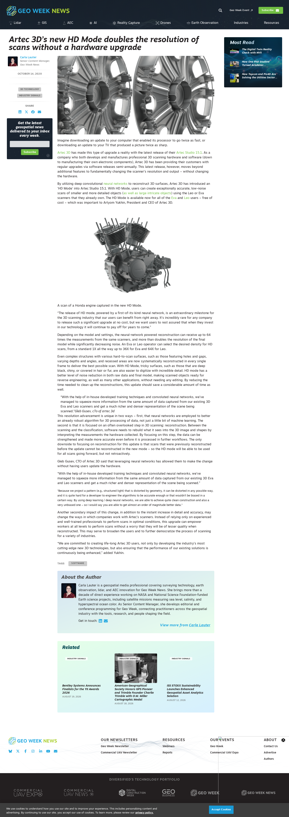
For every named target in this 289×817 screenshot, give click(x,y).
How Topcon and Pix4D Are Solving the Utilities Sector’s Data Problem (259, 76)
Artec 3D (63, 152)
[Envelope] (55, 751)
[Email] (106, 621)
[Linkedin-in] (40, 751)
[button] (20, 111)
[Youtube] (48, 751)
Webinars (169, 746)
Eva (174, 198)
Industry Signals (29, 96)
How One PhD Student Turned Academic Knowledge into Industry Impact (257, 64)
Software (77, 563)
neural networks (115, 184)
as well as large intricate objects (147, 193)
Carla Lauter (28, 57)
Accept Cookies (221, 809)
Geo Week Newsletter (115, 746)
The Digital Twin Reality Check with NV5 (257, 51)
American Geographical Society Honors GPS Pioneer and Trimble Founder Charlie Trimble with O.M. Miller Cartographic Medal (134, 692)
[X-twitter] (17, 751)
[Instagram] (32, 751)
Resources (174, 740)
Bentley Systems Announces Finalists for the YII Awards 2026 (81, 689)
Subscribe (30, 152)
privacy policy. (144, 812)
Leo (187, 198)
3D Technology (29, 89)
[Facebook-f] (25, 751)
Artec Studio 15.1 (189, 152)
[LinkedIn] (100, 621)
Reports (167, 752)
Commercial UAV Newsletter (119, 752)
